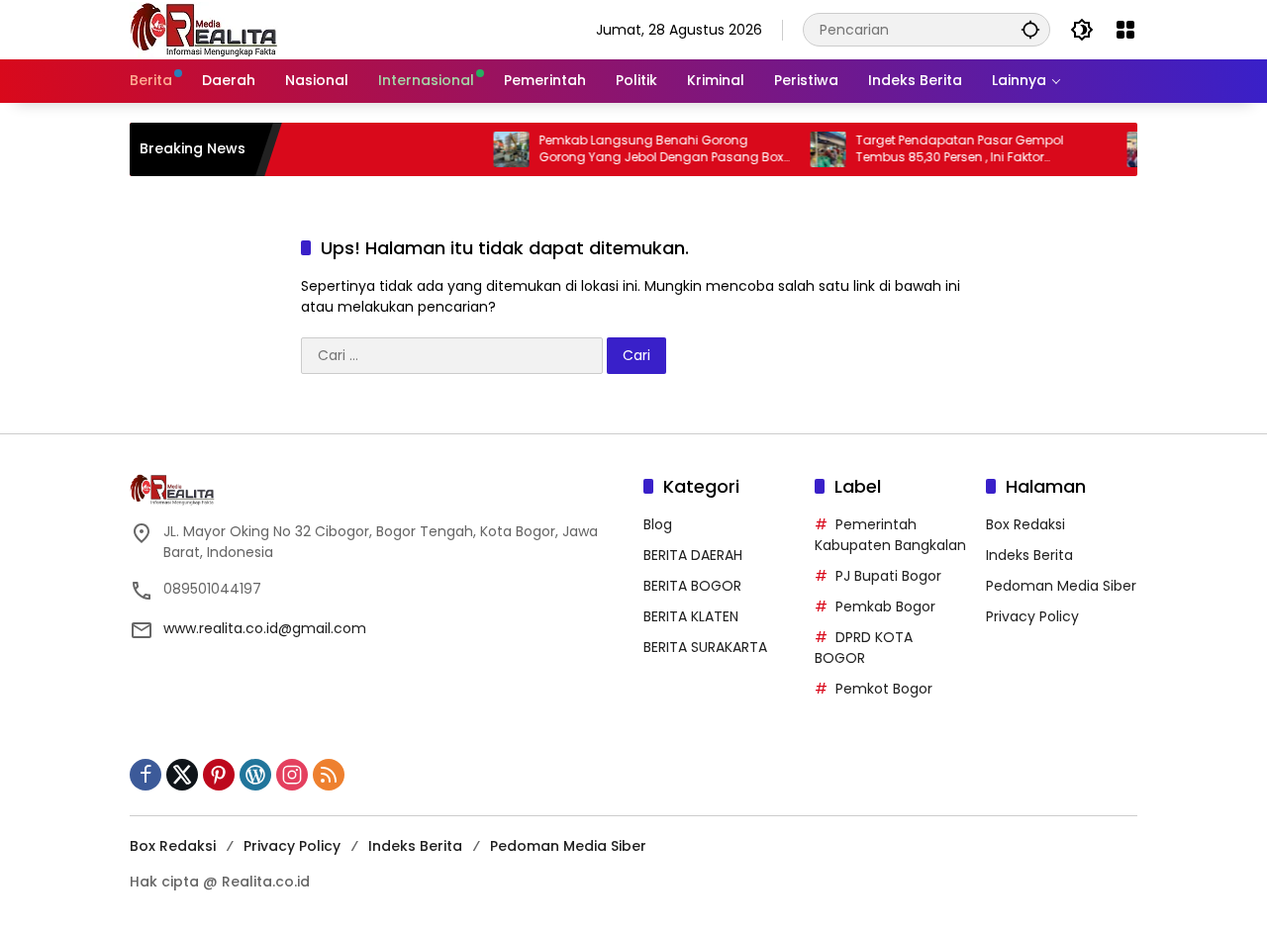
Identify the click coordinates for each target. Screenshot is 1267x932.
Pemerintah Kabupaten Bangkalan (890, 534)
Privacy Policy (1032, 616)
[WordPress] (255, 775)
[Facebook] (145, 775)
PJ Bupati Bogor (888, 576)
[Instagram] (292, 775)
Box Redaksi (1025, 524)
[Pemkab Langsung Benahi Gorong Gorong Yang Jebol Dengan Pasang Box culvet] (500, 149)
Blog (657, 524)
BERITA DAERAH (692, 555)
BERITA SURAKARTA (705, 647)
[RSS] (328, 775)
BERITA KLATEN (690, 616)
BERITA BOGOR (692, 586)
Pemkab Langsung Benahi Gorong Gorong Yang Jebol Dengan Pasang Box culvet (650, 149)
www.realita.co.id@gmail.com (264, 628)
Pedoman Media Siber (1061, 586)
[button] (1030, 29)
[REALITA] (204, 29)
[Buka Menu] (1125, 30)
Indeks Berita (1029, 555)
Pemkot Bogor (883, 689)
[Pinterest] (219, 775)
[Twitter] (182, 775)
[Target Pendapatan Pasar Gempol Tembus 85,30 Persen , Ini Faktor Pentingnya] (816, 149)
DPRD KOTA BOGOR (864, 647)
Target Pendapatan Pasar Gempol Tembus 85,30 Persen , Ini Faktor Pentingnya (948, 149)
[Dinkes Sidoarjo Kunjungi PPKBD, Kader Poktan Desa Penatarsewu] (1133, 149)
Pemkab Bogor (885, 606)
